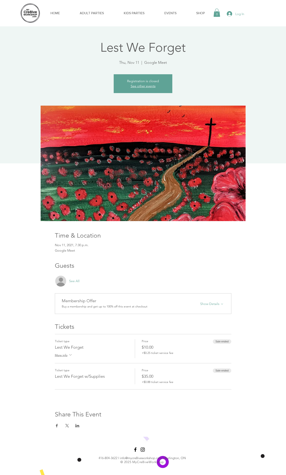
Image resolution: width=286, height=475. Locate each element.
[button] (216, 13)
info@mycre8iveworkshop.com (141, 458)
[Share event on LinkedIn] (77, 425)
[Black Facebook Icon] (135, 449)
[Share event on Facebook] (57, 425)
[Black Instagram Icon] (143, 449)
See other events (143, 86)
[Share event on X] (67, 425)
